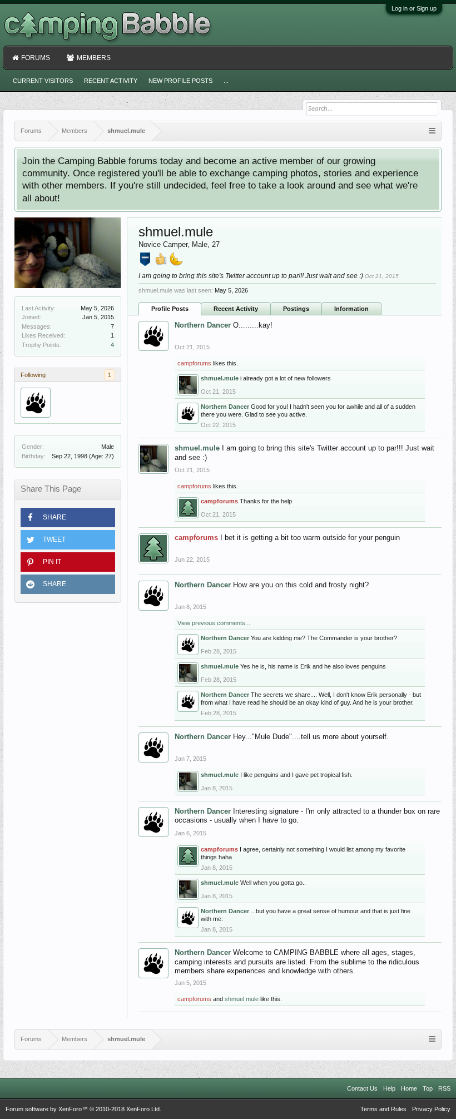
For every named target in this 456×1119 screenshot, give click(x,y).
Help (389, 1088)
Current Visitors (43, 80)
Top (428, 1088)
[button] (68, 517)
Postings (296, 308)
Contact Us (362, 1088)
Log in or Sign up (414, 8)
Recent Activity (236, 308)
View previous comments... (213, 623)
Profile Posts (170, 308)
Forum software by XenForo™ (83, 1109)
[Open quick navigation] (432, 131)
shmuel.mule (220, 378)
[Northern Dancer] (36, 403)
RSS (444, 1088)
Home (409, 1088)
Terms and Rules (383, 1109)
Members (94, 58)
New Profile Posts (180, 80)
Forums (35, 58)
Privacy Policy (431, 1109)
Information (351, 308)
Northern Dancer (203, 325)
